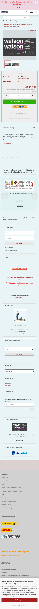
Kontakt (4, 484)
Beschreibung (8, 128)
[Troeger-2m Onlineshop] (4, 12)
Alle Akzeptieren (19, 600)
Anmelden (19, 243)
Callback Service (6, 504)
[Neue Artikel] (33, 306)
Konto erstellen (9, 247)
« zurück (12, 18)
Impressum (5, 477)
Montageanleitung (8, 143)
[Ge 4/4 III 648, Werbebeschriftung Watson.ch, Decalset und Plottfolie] (19, 44)
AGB (3, 494)
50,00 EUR (19, 441)
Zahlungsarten (6, 498)
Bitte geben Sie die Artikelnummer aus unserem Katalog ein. (18, 400)
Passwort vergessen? (11, 250)
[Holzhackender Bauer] (19, 315)
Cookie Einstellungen (7, 508)
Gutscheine (5, 481)
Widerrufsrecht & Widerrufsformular (12, 491)
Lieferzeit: (6, 77)
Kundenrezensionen (11, 157)
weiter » (19, 18)
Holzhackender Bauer (19, 326)
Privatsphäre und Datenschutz (10, 501)
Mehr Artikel (8, 385)
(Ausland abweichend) (23, 78)
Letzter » (25, 18)
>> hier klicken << (19, 297)
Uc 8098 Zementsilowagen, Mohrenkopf (19, 193)
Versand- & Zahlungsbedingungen (11, 487)
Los (32, 409)
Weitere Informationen (19, 605)
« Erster (6, 18)
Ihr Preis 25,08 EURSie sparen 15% (19, 332)
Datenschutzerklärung (8, 596)
